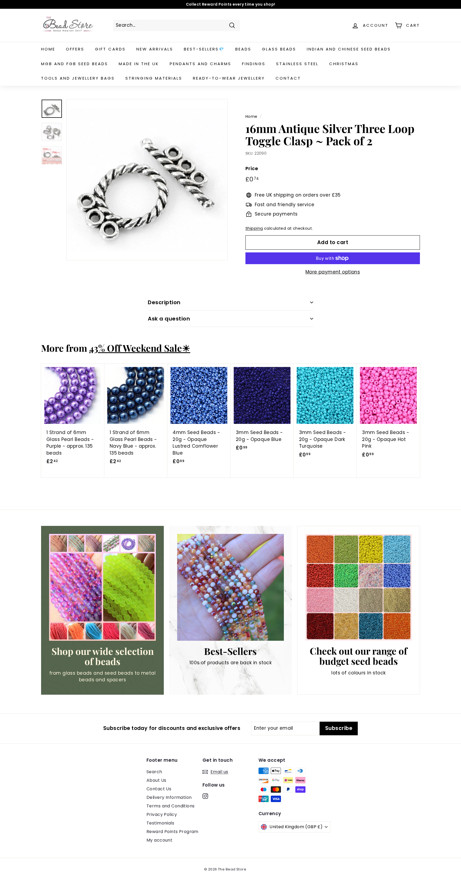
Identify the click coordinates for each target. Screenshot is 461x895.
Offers (75, 49)
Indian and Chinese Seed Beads (349, 49)
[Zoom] (147, 179)
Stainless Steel (297, 64)
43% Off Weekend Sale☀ (139, 348)
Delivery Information (169, 797)
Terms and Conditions (170, 806)
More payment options (332, 272)
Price (251, 168)
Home (48, 49)
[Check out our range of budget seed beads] (358, 587)
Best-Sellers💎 (204, 49)
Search (154, 772)
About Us (156, 780)
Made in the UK (139, 64)
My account (159, 840)
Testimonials (160, 823)
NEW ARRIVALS (154, 49)
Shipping (254, 228)
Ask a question (169, 318)
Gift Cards (110, 49)
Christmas (344, 64)
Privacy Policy (161, 814)
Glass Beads (279, 49)
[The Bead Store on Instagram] (205, 796)
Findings (253, 64)
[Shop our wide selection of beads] (102, 587)
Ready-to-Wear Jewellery (229, 78)
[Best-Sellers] (230, 587)
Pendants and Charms (200, 64)
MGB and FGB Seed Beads (74, 64)
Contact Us (158, 789)
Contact (288, 78)
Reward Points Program (172, 831)
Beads (243, 49)
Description (164, 302)
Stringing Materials (153, 78)
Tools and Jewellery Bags (78, 78)
